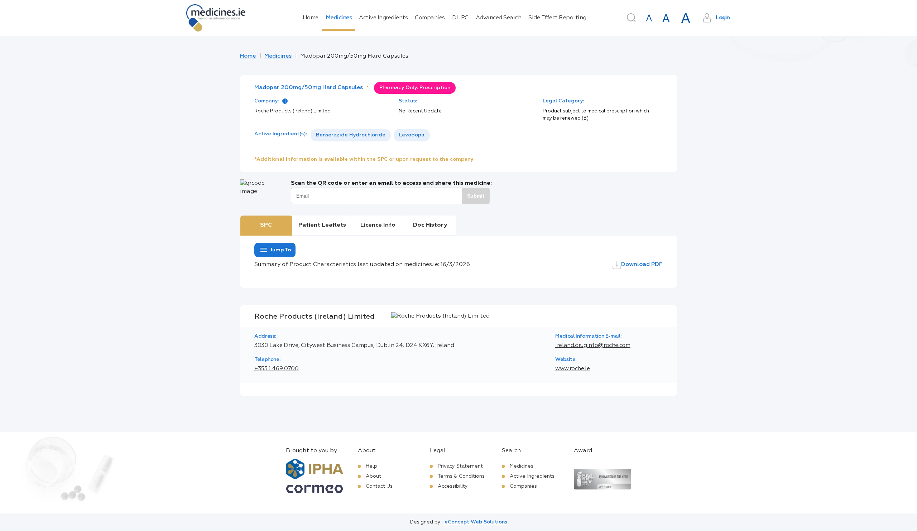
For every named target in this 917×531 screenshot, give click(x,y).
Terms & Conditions (461, 476)
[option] (351, 135)
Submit (475, 196)
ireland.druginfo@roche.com (592, 345)
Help (371, 466)
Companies (430, 18)
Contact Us (379, 486)
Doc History (430, 225)
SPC (266, 225)
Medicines (339, 18)
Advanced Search (499, 18)
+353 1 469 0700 (276, 369)
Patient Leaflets (322, 225)
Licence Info (377, 225)
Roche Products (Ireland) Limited (292, 111)
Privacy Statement (460, 466)
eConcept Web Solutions (476, 522)
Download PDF (642, 264)
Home (310, 18)
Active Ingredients (383, 18)
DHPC (460, 18)
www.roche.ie (572, 369)
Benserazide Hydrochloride (350, 134)
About (373, 476)
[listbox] (370, 135)
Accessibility (453, 486)
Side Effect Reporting (557, 18)
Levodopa (411, 134)
